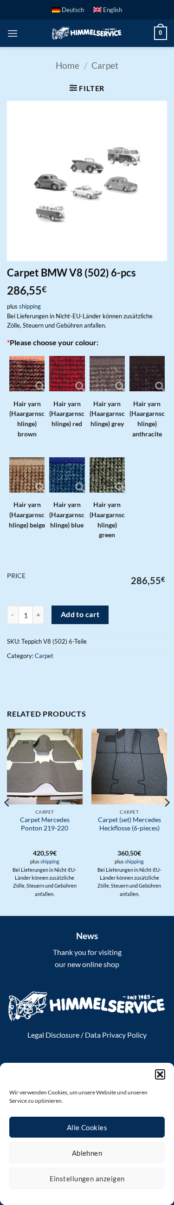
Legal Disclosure (53, 1034)
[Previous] (7, 821)
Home (67, 65)
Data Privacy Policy (116, 1034)
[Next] (166, 821)
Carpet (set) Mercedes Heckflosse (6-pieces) (129, 824)
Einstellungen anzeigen (87, 1178)
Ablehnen (87, 1153)
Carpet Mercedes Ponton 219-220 (45, 824)
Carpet (104, 65)
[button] (160, 1074)
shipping (30, 306)
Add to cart (80, 614)
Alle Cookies (87, 1127)
